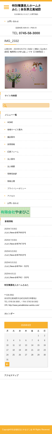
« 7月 (7, 362)
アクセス (11, 196)
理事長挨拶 (12, 174)
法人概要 (11, 166)
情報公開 (11, 181)
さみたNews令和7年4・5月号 (16, 266)
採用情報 (11, 144)
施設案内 (11, 137)
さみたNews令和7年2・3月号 (16, 277)
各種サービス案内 (14, 129)
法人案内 (11, 159)
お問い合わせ (13, 203)
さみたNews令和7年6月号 (15, 255)
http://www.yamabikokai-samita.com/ (24, 305)
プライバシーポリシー (16, 188)
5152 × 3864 (33, 49)
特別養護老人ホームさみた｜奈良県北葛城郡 (26, 7)
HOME (10, 122)
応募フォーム (13, 152)
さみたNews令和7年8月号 (15, 232)
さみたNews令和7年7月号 (15, 244)
